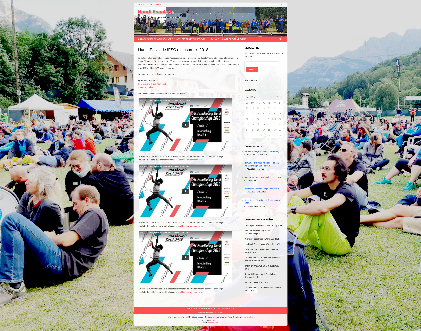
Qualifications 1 (145, 84)
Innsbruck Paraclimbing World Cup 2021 (262, 244)
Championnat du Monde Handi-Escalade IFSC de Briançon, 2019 (262, 259)
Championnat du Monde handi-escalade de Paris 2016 (263, 289)
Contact (218, 308)
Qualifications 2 (159, 84)
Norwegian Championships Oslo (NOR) (261, 189)
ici (258, 80)
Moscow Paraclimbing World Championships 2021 (257, 232)
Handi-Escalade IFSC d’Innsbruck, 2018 (261, 267)
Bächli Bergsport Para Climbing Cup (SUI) (262, 177)
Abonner (252, 69)
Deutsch (141, 4)
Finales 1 (142, 87)
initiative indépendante (249, 317)
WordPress (212, 322)
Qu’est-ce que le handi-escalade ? (155, 39)
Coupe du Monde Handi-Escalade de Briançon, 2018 (260, 275)
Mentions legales (192, 308)
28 (269, 130)
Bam (217, 322)
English (149, 4)
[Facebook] (282, 4)
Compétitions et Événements (190, 39)
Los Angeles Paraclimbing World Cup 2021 (263, 225)
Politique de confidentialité (206, 308)
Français (157, 4)
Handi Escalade (156, 12)
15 (275, 119)
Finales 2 (150, 87)
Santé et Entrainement (234, 39)
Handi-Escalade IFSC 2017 (256, 282)
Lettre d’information (228, 308)
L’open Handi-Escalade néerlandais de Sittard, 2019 (261, 251)
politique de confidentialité (190, 160)
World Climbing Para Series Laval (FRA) (261, 151)
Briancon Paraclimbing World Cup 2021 (261, 239)
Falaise (215, 39)
